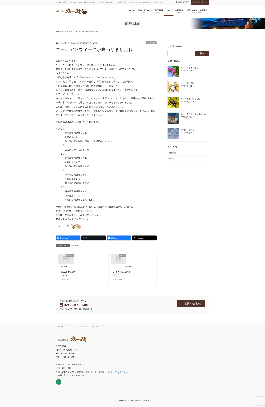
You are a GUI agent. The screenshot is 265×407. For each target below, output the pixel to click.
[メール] (58, 382)
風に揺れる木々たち (189, 67)
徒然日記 (151, 43)
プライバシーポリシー (77, 326)
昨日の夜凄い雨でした (190, 99)
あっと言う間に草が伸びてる (193, 114)
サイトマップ (97, 326)
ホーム (61, 326)
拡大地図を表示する (118, 372)
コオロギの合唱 (187, 83)
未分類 (171, 158)
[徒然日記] (66, 258)
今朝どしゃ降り (187, 130)
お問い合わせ (201, 2)
